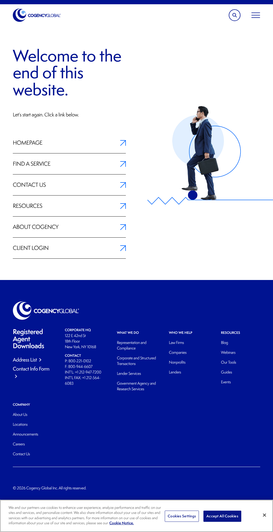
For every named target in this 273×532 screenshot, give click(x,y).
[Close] (264, 515)
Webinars (228, 352)
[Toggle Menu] (255, 15)
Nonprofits (177, 362)
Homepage (27, 143)
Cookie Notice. (121, 523)
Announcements (25, 434)
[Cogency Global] (37, 15)
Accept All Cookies (222, 516)
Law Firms (176, 342)
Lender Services (129, 373)
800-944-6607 (80, 366)
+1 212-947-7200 (88, 372)
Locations (20, 424)
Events (226, 382)
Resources (27, 206)
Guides (226, 372)
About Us (20, 414)
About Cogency (35, 227)
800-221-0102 (80, 361)
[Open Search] (234, 15)
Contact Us (29, 185)
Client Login (31, 248)
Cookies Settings (182, 516)
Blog (224, 342)
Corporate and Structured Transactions (136, 361)
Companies (178, 352)
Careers (19, 444)
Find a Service (31, 164)
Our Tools (228, 362)
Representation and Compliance (131, 345)
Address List (25, 359)
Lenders (175, 372)
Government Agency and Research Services (136, 386)
